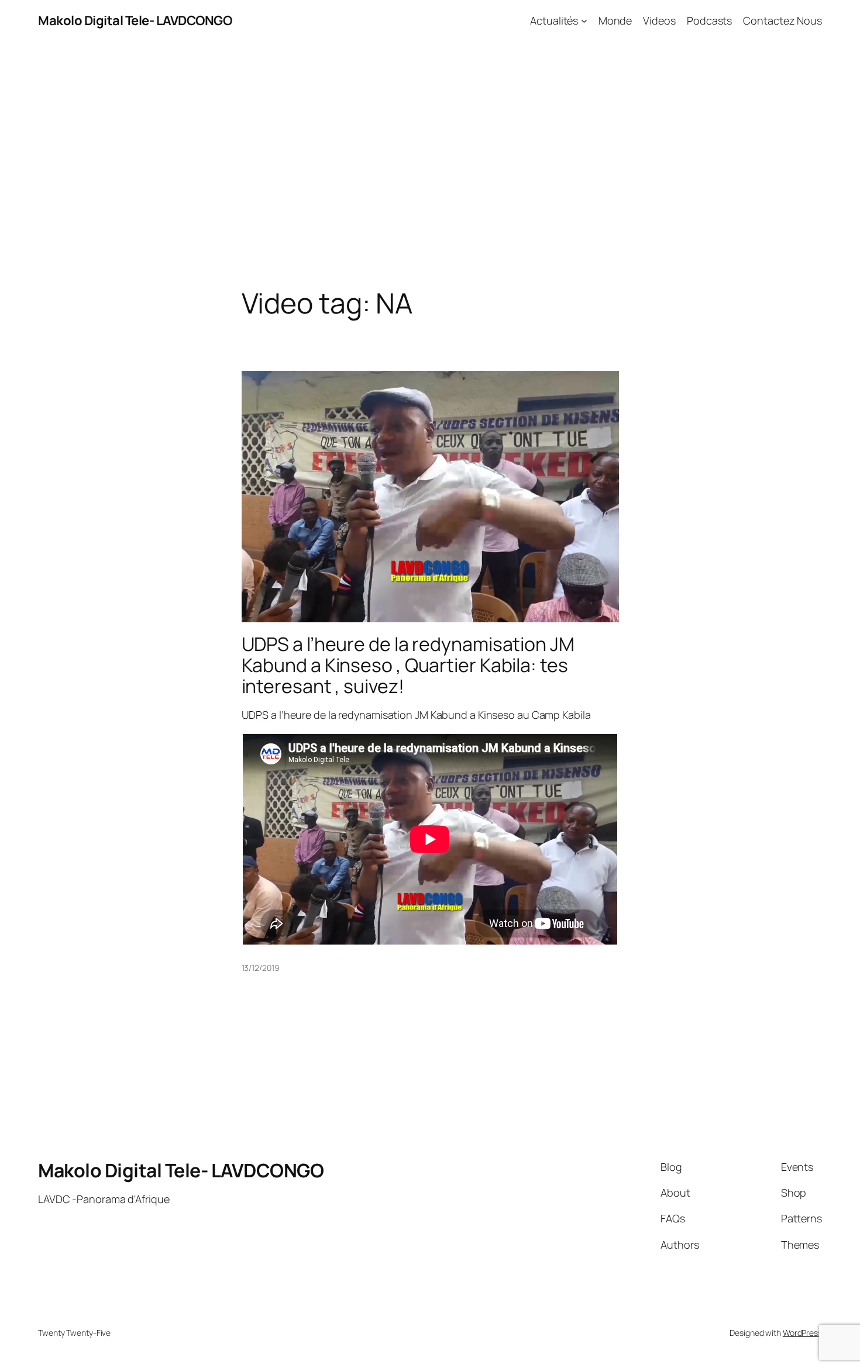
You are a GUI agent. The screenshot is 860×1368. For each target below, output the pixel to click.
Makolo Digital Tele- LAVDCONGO (135, 20)
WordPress (802, 1332)
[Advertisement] (430, 164)
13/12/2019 (261, 967)
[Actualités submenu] (584, 21)
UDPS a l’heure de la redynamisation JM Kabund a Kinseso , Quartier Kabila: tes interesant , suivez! (408, 665)
